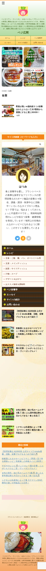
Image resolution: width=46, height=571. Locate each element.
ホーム (7, 38)
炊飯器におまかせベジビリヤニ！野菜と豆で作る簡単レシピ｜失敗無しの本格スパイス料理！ (22, 459)
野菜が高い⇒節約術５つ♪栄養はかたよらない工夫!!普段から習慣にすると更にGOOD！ (29, 109)
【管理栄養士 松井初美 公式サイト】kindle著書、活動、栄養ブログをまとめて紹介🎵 (29, 314)
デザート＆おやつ (13, 279)
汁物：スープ (11, 274)
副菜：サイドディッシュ (16, 268)
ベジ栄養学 (38, 38)
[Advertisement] (23, 383)
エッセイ (7, 43)
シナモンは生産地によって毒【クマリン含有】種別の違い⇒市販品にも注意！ (29, 430)
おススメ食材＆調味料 (15, 284)
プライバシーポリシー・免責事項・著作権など (23, 517)
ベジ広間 (23, 32)
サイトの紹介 (23, 43)
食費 (18, 115)
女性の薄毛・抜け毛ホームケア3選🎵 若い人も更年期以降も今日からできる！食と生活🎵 (30, 413)
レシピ (22, 38)
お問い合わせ (38, 43)
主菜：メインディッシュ (16, 263)
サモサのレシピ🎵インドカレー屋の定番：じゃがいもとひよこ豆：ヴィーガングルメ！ (30, 348)
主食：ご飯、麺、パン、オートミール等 (23, 258)
